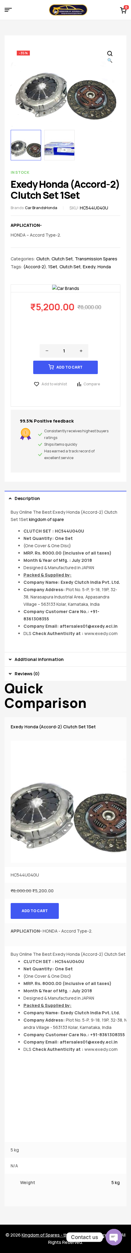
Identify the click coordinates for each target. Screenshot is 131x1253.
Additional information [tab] (39, 659)
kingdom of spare (46, 519)
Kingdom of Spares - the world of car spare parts (70, 1235)
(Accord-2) (34, 267)
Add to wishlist (54, 384)
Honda (51, 207)
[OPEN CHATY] (114, 1237)
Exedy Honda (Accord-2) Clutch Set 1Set (53, 727)
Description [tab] (27, 498)
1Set (52, 267)
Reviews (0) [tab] (27, 673)
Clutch (42, 259)
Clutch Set (62, 259)
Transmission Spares (96, 259)
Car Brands (35, 207)
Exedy (89, 267)
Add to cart (69, 367)
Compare (91, 384)
